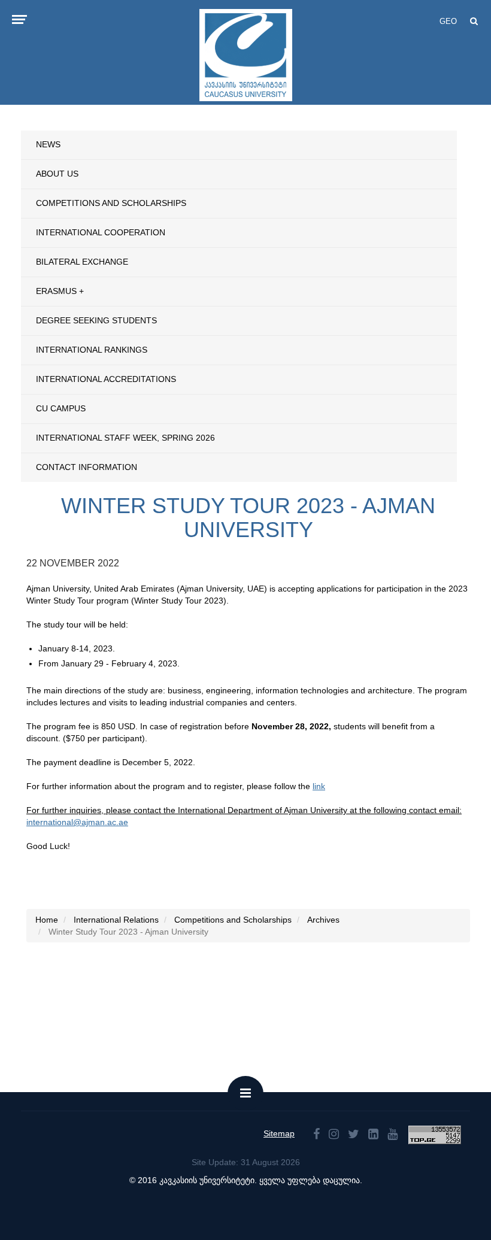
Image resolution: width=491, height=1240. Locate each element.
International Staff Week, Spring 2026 (125, 437)
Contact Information (86, 467)
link (319, 786)
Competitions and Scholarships (111, 203)
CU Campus (61, 408)
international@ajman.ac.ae (77, 822)
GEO (448, 21)
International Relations (116, 919)
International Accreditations (106, 379)
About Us (57, 173)
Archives (323, 919)
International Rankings (91, 349)
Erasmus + (60, 291)
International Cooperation (100, 232)
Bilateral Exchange (82, 261)
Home (46, 919)
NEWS (48, 144)
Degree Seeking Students (96, 320)
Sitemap (279, 1133)
